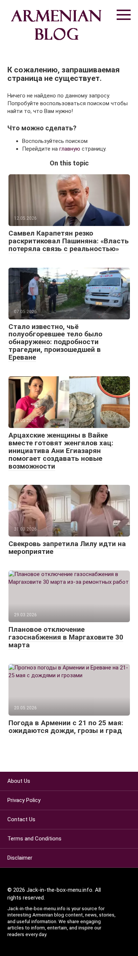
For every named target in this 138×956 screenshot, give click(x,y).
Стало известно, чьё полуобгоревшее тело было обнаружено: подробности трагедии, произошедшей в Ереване (55, 342)
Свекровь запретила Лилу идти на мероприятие (67, 547)
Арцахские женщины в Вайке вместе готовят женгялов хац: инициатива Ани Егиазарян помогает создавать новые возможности (60, 450)
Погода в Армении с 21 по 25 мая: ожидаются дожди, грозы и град (65, 727)
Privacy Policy (23, 800)
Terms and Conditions (34, 838)
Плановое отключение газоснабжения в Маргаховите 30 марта (65, 637)
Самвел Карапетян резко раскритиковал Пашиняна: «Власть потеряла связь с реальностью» (68, 241)
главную (69, 148)
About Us (18, 781)
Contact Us (21, 819)
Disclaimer (19, 857)
